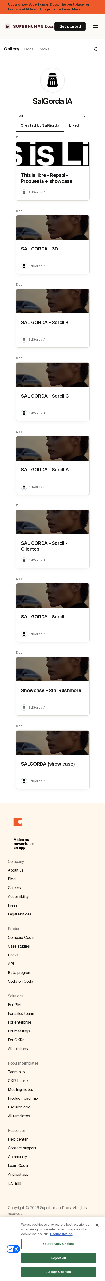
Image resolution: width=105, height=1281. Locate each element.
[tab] (40, 127)
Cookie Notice (61, 1234)
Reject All (58, 1258)
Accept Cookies (58, 1272)
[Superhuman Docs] (29, 26)
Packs (43, 49)
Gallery (11, 49)
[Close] (97, 1225)
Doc (19, 137)
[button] (73, 49)
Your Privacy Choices (59, 1244)
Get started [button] (70, 26)
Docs (28, 49)
